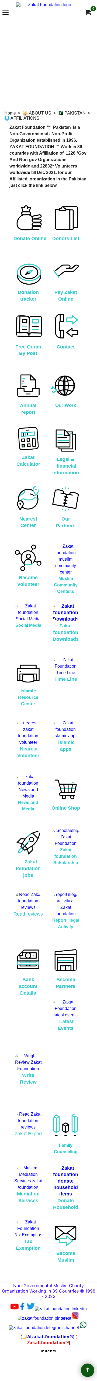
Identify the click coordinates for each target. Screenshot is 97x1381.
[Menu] (5, 13)
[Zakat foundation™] (88, 12)
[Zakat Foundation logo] (47, 12)
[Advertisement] (48, 64)
